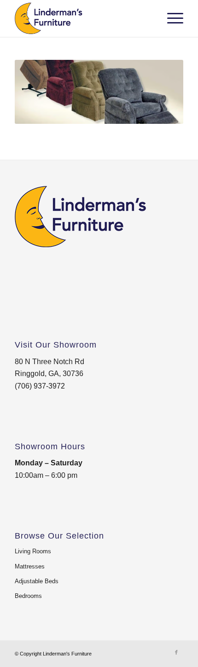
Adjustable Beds (36, 581)
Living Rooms (33, 551)
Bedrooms (28, 595)
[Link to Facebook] (176, 652)
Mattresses (30, 566)
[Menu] (170, 18)
